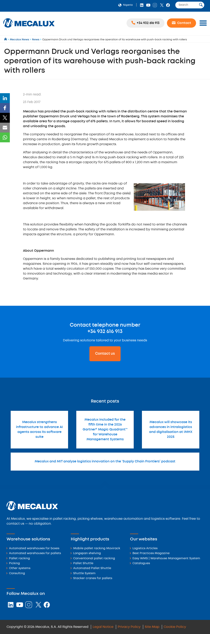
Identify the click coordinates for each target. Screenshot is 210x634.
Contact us (105, 353)
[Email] (5, 127)
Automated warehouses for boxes (34, 548)
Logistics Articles (145, 548)
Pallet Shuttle (83, 563)
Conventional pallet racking (94, 558)
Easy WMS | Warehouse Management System (166, 558)
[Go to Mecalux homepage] (6, 39)
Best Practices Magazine (151, 553)
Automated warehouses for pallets (35, 553)
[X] (5, 118)
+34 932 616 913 (105, 331)
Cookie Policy (175, 626)
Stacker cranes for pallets (92, 578)
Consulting (17, 573)
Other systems (19, 568)
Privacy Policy (129, 626)
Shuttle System (84, 573)
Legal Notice (103, 626)
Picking (14, 563)
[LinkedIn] (5, 98)
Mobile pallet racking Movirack (96, 548)
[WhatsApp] (5, 137)
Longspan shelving (87, 553)
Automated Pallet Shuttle (92, 568)
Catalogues (141, 563)
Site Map (152, 626)
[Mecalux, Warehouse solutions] (29, 28)
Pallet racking (19, 558)
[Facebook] (5, 108)
